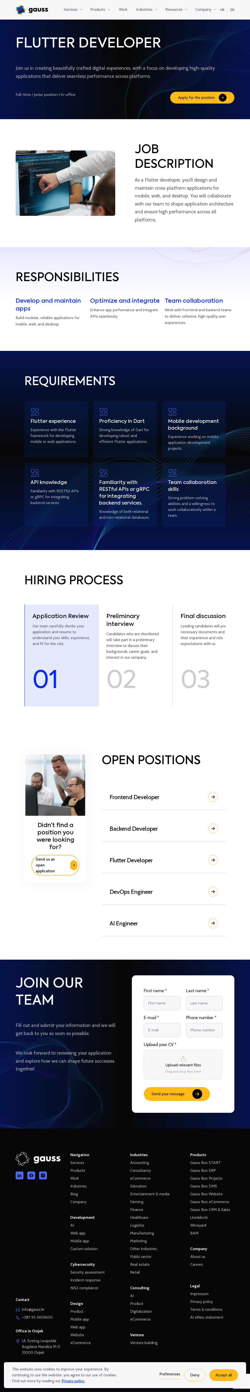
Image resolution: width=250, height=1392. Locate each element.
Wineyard (198, 1225)
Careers (196, 1264)
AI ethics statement (206, 1317)
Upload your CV (160, 1044)
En (232, 10)
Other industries (143, 1248)
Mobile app (79, 1241)
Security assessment (87, 1272)
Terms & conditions (206, 1309)
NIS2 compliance (84, 1288)
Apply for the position (196, 97)
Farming (136, 1201)
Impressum (199, 1293)
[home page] (32, 10)
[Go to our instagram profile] (43, 1175)
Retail (135, 1272)
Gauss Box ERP (203, 1170)
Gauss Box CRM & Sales (210, 1209)
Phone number (201, 1017)
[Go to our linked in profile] (19, 1175)
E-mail (151, 1017)
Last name (197, 990)
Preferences (169, 1374)
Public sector (141, 1256)
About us (197, 1256)
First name (155, 990)
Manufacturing (142, 1233)
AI (72, 1225)
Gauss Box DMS (203, 1186)
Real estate (140, 1264)
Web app (77, 1233)
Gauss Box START (205, 1162)
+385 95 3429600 (37, 1317)
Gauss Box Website (206, 1194)
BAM (194, 1233)
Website (77, 1335)
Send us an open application (45, 865)
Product (76, 1311)
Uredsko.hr (199, 1217)
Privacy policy (201, 1301)
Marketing (138, 1241)
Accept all (223, 1375)
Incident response (85, 1280)
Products (77, 1170)
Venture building (143, 1342)
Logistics (137, 1225)
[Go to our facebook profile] (31, 1175)
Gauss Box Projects (206, 1178)
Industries (78, 1186)
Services (77, 1162)
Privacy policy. (73, 1381)
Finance (136, 1209)
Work (74, 1178)
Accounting (139, 1162)
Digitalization (141, 1311)
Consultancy (140, 1170)
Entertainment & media (149, 1194)
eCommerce (80, 1342)
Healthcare (139, 1217)
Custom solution (84, 1248)
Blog (74, 1194)
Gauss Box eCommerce (209, 1201)
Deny (194, 1375)
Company (78, 1201)
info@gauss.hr (33, 1309)
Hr (222, 10)
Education (138, 1186)
